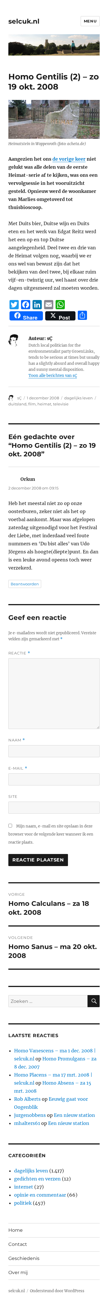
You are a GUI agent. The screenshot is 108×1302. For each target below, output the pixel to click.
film (32, 404)
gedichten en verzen (37, 1179)
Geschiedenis (23, 1258)
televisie (61, 404)
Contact (17, 1244)
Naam (16, 740)
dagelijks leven (78, 398)
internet (23, 1187)
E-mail (17, 768)
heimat (44, 404)
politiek (23, 1203)
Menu (90, 21)
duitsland (17, 404)
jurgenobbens (30, 1115)
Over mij (18, 1272)
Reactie (19, 653)
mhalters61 (27, 1123)
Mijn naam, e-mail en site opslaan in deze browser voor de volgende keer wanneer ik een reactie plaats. (50, 834)
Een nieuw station (74, 1115)
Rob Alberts (27, 1099)
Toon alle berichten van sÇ (53, 375)
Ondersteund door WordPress (57, 1290)
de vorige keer (69, 159)
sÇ (19, 398)
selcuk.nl (23, 21)
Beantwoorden (25, 584)
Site (13, 796)
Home (15, 1230)
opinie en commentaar (40, 1195)
